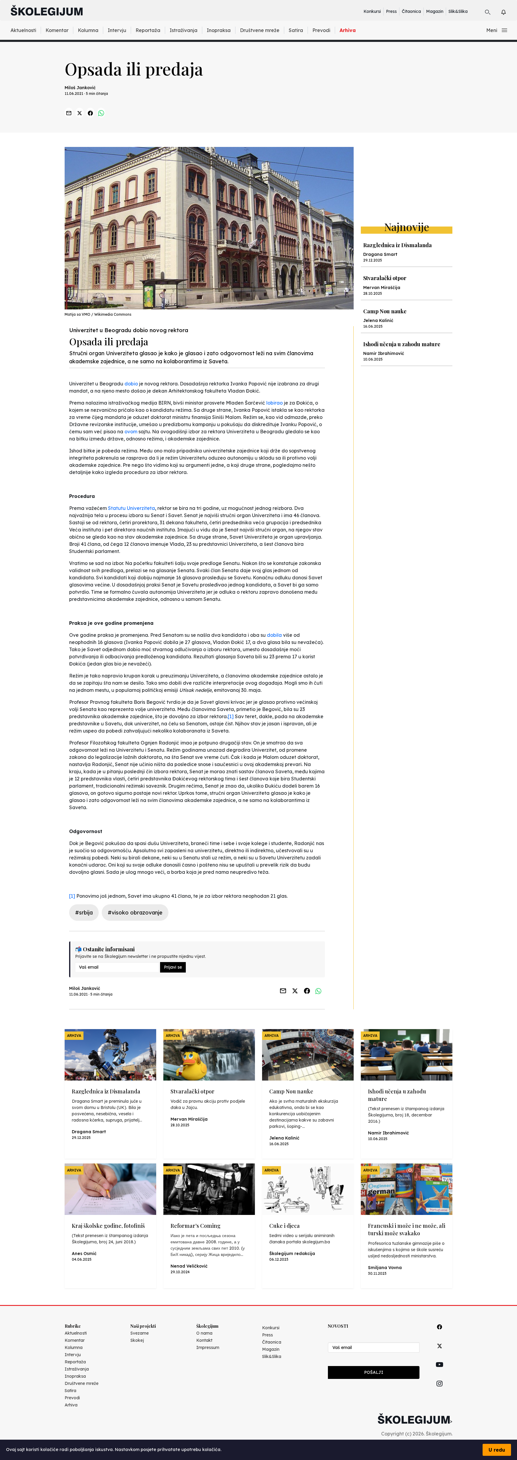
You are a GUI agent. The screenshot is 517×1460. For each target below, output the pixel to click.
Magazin (434, 11)
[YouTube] (439, 1371)
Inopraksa (219, 30)
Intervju (117, 30)
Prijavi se (173, 967)
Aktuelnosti (23, 30)
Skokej (137, 1340)
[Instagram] (439, 1390)
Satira (296, 30)
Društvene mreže (259, 30)
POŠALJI (373, 1372)
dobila (274, 635)
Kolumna (88, 30)
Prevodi (321, 30)
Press (391, 11)
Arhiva (348, 30)
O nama (204, 1333)
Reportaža (148, 30)
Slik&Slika (458, 11)
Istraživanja (183, 30)
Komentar (57, 30)
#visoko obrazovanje (135, 912)
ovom (130, 431)
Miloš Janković (80, 87)
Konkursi (372, 11)
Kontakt (204, 1340)
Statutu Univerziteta (131, 508)
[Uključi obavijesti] (509, 11)
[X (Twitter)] (439, 1352)
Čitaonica (411, 11)
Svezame (139, 1333)
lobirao (274, 403)
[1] (231, 716)
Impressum (207, 1347)
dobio (131, 384)
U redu (497, 1450)
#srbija (84, 912)
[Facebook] (439, 1333)
